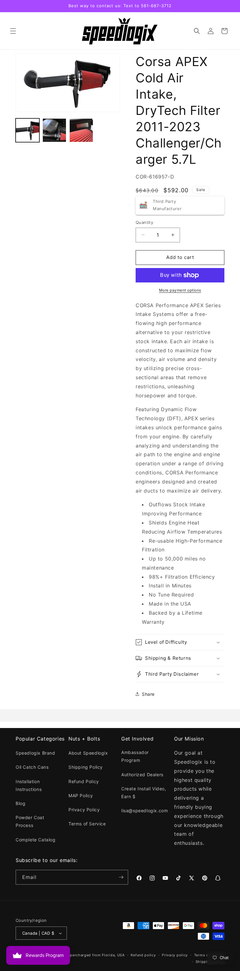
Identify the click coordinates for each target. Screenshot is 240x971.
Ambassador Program (135, 756)
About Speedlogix (88, 753)
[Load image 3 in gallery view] (81, 130)
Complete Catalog (36, 839)
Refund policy (143, 955)
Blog (20, 803)
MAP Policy (80, 795)
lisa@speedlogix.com (144, 810)
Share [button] (148, 694)
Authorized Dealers (142, 774)
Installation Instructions (29, 785)
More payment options (180, 290)
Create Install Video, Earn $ (143, 792)
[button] (13, 31)
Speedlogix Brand (35, 753)
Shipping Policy (85, 767)
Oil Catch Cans (32, 767)
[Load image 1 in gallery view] (27, 130)
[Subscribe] (121, 877)
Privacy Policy (84, 809)
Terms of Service (87, 823)
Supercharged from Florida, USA (95, 955)
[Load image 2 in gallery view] (54, 130)
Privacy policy (175, 955)
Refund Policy (83, 781)
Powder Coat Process (30, 821)
